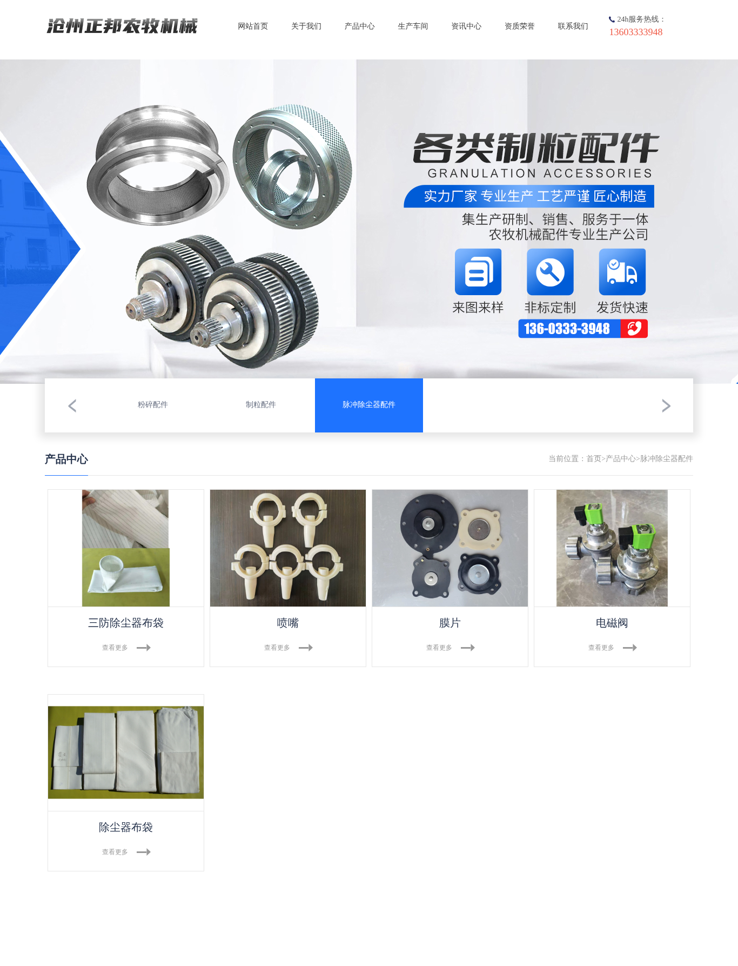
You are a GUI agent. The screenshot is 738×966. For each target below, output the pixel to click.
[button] (72, 405)
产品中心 (360, 27)
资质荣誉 (520, 27)
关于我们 (306, 27)
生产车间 (413, 27)
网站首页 (253, 27)
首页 (593, 459)
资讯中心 (466, 27)
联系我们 (573, 27)
